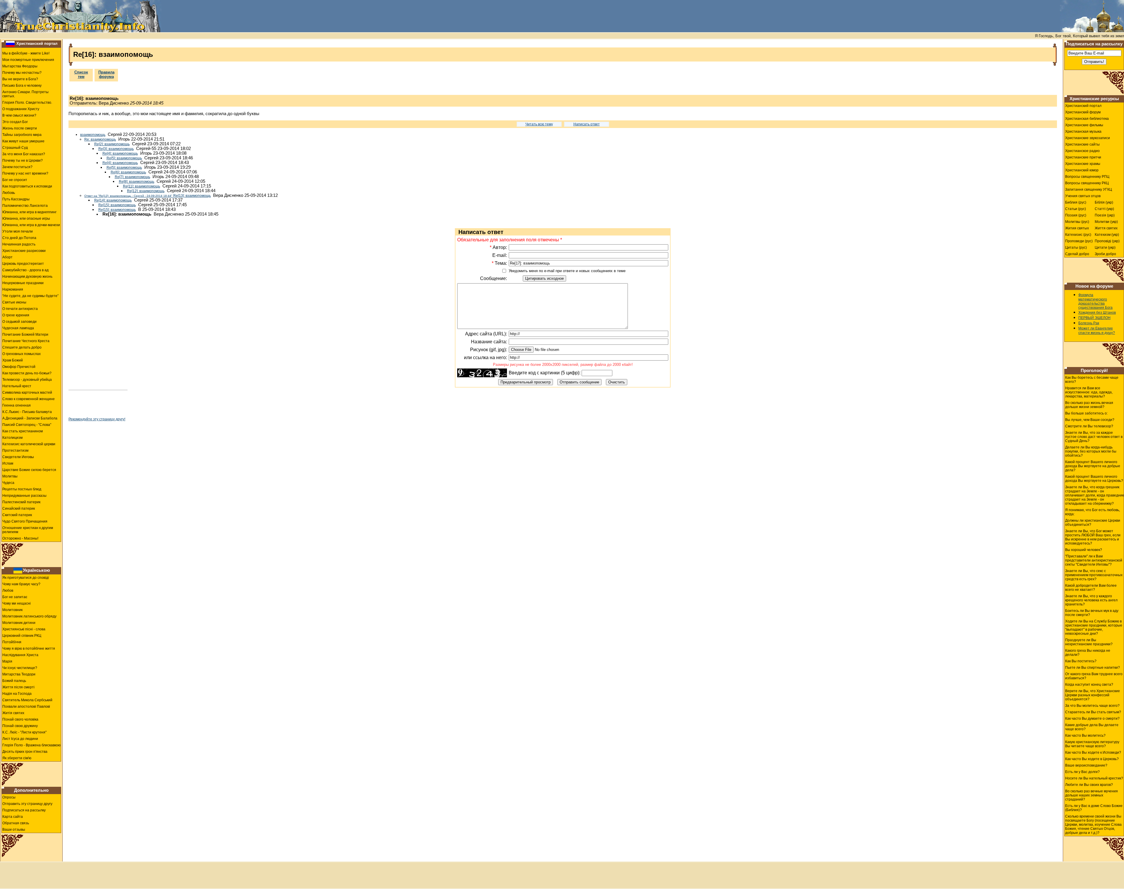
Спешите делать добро (22, 347)
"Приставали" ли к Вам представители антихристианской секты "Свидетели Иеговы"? (1093, 560)
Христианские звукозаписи (1087, 138)
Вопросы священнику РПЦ (1087, 177)
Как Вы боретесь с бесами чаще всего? (1091, 380)
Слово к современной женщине (28, 399)
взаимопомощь (92, 135)
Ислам (7, 463)
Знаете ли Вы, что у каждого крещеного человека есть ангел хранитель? (1091, 600)
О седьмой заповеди (19, 322)
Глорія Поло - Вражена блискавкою (31, 745)
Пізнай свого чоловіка (20, 719)
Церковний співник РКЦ (21, 636)
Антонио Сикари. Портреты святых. (25, 94)
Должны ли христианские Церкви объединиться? (1092, 522)
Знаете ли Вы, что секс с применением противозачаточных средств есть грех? (1094, 575)
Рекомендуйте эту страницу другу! (96, 419)
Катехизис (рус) (1078, 235)
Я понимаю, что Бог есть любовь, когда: (1092, 512)
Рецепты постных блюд (21, 489)
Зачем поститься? (17, 167)
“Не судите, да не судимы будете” (30, 296)
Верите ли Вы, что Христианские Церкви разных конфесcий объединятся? (1092, 695)
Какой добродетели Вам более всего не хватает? (1091, 587)
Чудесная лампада (18, 328)
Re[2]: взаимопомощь (112, 144)
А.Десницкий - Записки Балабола (29, 418)
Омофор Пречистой (18, 367)
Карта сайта (12, 817)
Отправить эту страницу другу (27, 804)
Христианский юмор (1082, 170)
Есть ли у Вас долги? (1082, 772)
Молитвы (10, 476)
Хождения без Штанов (1097, 312)
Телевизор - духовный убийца (27, 380)
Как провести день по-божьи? (27, 373)
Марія (7, 661)
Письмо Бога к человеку (22, 85)
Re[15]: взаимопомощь (117, 205)
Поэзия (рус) (1075, 215)
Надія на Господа (17, 694)
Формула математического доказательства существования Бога (1095, 301)
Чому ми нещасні (16, 603)
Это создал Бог (15, 122)
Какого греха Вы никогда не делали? (1087, 653)
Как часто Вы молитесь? (1085, 735)
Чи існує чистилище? (19, 668)
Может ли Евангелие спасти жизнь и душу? (1096, 330)
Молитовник (12, 610)
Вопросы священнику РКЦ (1087, 183)
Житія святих (13, 713)
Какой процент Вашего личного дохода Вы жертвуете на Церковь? (1094, 479)
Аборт (7, 257)
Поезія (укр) (1105, 215)
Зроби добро (1105, 254)
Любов (7, 590)
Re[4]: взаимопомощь (120, 153)
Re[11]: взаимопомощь (141, 186)
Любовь (8, 193)
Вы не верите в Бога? (20, 79)
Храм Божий (12, 360)
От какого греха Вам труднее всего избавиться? (1094, 676)
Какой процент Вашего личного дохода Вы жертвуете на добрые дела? (1092, 466)
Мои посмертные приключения (28, 60)
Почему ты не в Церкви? (22, 160)
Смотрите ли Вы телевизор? (1089, 426)
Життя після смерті (18, 687)
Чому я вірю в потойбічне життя (28, 648)
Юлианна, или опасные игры (26, 218)
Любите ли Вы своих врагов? (1089, 785)
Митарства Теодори (18, 674)
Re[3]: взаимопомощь (116, 149)
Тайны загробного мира (22, 135)
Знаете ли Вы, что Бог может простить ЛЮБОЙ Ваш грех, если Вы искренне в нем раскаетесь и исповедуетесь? (1092, 537)
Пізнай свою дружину (20, 726)
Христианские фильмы (1084, 125)
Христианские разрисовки (24, 251)
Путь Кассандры (16, 199)
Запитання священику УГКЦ (1088, 189)
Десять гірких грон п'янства (24, 752)
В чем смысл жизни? (19, 115)
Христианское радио (1082, 151)
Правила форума (106, 74)
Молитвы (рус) (1077, 222)
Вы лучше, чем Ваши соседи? (1089, 420)
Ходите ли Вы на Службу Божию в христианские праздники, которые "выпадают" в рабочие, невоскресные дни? (1093, 627)
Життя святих (1106, 228)
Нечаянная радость (18, 244)
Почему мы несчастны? (22, 73)
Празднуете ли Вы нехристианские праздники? (1089, 642)
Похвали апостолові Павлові (26, 706)
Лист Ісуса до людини (20, 739)
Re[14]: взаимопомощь (113, 200)
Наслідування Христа (20, 655)
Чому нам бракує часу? (21, 584)
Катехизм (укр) (1107, 235)
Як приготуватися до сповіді (25, 578)
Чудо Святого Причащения (24, 521)
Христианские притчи (1083, 157)
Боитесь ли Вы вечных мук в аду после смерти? (1091, 613)
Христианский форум (1083, 112)
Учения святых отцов (1083, 196)
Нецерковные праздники (23, 283)
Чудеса (8, 483)
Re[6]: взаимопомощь (128, 172)
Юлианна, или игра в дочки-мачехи (31, 225)
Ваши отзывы (13, 829)
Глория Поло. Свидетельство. (27, 102)
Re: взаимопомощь (100, 139)
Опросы (9, 797)
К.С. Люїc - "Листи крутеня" (24, 732)
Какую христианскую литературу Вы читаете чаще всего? (1092, 744)
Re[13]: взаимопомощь (147, 196)
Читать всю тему (539, 124)
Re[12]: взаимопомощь (146, 191)
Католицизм (12, 438)
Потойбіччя (11, 642)
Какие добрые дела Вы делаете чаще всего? (1091, 727)
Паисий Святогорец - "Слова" (26, 425)
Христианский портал (36, 43)
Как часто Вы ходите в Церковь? (1092, 759)
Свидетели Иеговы (18, 457)
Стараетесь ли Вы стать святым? (1093, 712)
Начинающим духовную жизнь (27, 276)
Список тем (81, 74)
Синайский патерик (18, 508)
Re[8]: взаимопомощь (136, 182)
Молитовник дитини (18, 623)
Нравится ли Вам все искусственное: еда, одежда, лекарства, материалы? (1089, 392)
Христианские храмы (1082, 164)
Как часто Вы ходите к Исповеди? (1093, 752)
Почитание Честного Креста (25, 341)
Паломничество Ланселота (25, 206)
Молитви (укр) (1106, 222)
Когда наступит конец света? (1089, 684)
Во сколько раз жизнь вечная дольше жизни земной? (1089, 405)
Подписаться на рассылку (24, 810)
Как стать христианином (22, 431)
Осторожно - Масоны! (20, 538)
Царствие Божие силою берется (29, 470)
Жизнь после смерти (19, 128)
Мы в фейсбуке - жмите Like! (25, 53)
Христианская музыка (1083, 131)
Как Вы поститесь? (1080, 661)
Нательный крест (16, 386)
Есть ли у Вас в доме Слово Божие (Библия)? (1094, 808)
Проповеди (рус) (1079, 241)
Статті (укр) (1104, 209)
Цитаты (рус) (1076, 247)
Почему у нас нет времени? (25, 173)
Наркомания (12, 289)
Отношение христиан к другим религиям (27, 530)
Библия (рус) (1075, 202)
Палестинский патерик (21, 502)
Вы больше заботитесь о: (1086, 413)
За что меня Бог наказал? (23, 154)
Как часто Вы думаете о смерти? (1092, 718)
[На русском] (10, 44)
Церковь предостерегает (23, 264)
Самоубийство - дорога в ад (25, 270)
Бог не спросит (14, 180)
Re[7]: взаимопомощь (132, 177)
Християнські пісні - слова (23, 629)
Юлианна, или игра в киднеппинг (29, 212)
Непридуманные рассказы (24, 496)
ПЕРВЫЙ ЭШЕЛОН (1094, 318)
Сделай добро (1077, 254)
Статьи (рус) (1075, 209)
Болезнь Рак (1088, 323)
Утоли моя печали (17, 231)
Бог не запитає (14, 597)
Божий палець (14, 681)
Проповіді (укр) (1107, 241)
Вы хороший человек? (1083, 550)
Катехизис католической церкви (28, 444)
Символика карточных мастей (27, 392)
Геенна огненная (16, 405)
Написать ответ (586, 124)
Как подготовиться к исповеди (27, 186)
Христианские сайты (1082, 144)
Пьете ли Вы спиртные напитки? (1092, 668)
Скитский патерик (17, 515)
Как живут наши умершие (23, 141)
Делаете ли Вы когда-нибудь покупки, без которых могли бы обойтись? (1090, 451)
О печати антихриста (20, 309)
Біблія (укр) (1104, 202)
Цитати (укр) (1105, 247)
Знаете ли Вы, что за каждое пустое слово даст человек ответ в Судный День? (1094, 437)
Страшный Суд (15, 148)
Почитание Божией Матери (25, 334)
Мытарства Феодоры (19, 66)
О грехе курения (15, 315)
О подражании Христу (20, 109)
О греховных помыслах (21, 354)
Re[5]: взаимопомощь (124, 158)
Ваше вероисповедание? (1086, 765)
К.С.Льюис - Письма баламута (27, 412)
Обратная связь (15, 823)
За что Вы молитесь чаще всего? (1092, 706)
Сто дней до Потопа (19, 238)
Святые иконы (14, 302)
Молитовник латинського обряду (29, 616)
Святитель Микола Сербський (27, 700)
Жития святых (1077, 228)
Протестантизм (15, 450)
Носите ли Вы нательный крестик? (1094, 778)
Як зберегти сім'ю (16, 758)
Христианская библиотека (1087, 119)
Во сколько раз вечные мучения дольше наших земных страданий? (1091, 795)
